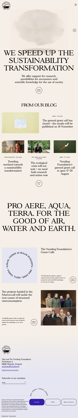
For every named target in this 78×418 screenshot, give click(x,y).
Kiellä (53, 402)
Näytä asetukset (69, 402)
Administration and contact (10, 370)
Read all (39, 183)
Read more (39, 90)
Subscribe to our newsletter (13, 378)
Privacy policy (12, 416)
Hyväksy (36, 402)
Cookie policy (5, 416)
